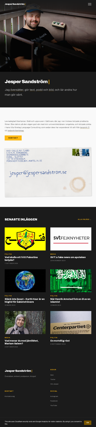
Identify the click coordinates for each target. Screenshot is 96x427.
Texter (52, 379)
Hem (52, 375)
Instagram (54, 396)
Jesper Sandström (15, 4)
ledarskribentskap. (16, 130)
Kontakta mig (10, 396)
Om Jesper (54, 384)
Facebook (54, 401)
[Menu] (89, 4)
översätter (16, 90)
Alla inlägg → (84, 219)
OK (87, 422)
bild (51, 90)
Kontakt (13, 138)
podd (39, 90)
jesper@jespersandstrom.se (22, 172)
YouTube (53, 405)
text (32, 90)
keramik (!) (84, 127)
